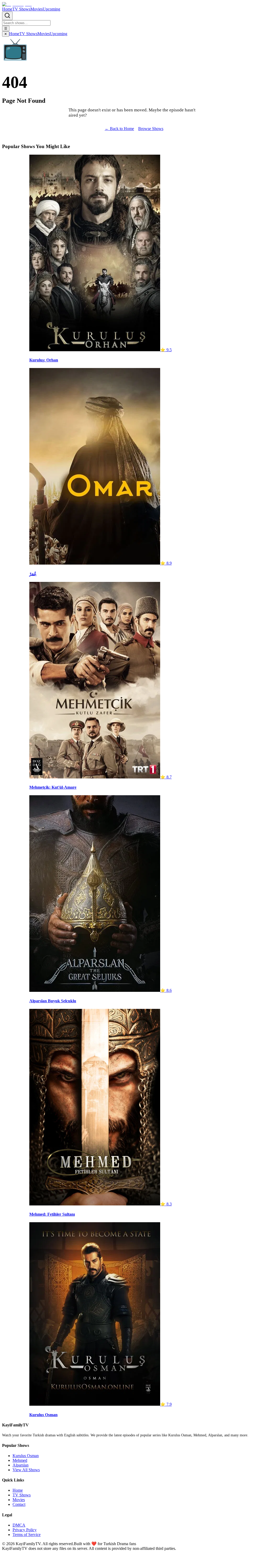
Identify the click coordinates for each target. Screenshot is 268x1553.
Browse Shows (150, 128)
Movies (36, 9)
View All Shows (26, 1470)
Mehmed (20, 1460)
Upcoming (51, 9)
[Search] (7, 16)
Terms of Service (27, 1534)
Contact (19, 1504)
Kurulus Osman (26, 1455)
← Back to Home (119, 128)
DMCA (19, 1525)
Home (7, 9)
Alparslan (21, 1465)
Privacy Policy (25, 1530)
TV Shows (21, 9)
